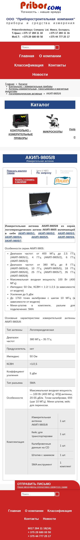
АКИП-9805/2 (46, 233)
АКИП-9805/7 (13, 240)
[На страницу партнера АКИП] (62, 184)
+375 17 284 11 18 (33, 33)
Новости (40, 74)
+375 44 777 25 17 (59, 36)
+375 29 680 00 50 (33, 36)
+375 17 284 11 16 (59, 33)
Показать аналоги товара (17, 172)
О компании (50, 56)
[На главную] (41, 7)
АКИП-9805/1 (26, 233)
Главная (26, 56)
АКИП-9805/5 (39, 237)
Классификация (29, 65)
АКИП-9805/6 (66, 237)
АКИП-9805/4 (13, 237)
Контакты (57, 65)
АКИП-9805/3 (66, 233)
